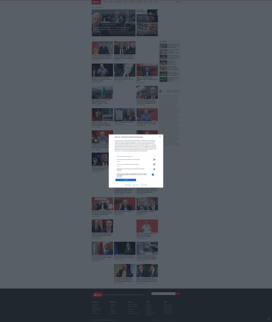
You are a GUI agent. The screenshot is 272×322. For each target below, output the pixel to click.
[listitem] (136, 156)
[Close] (160, 137)
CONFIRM (125, 179)
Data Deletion (128, 185)
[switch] (153, 159)
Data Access (136, 185)
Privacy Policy (144, 185)
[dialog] (136, 161)
